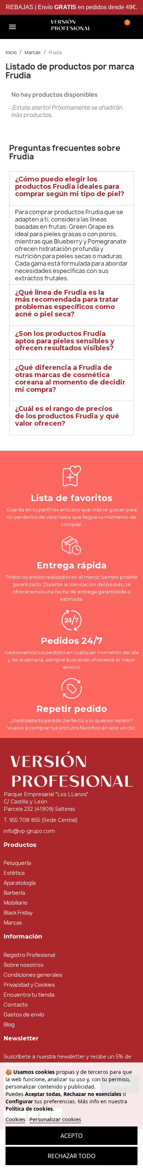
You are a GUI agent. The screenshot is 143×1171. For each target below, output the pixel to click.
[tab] (71, 188)
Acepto (71, 1136)
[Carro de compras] (125, 25)
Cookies (15, 1119)
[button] (35, 27)
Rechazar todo (72, 1156)
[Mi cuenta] (106, 25)
